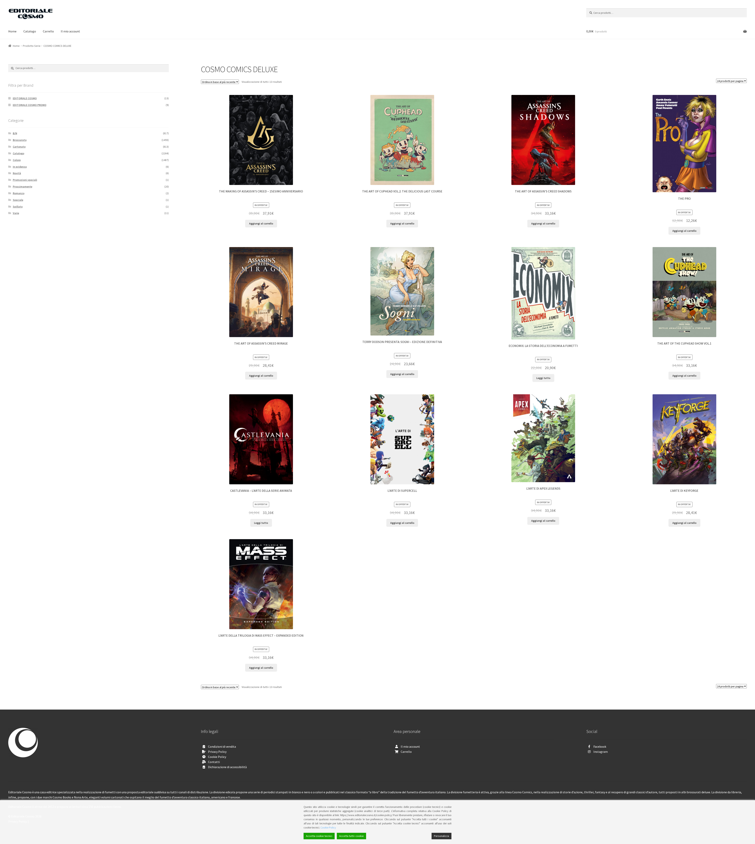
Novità (17, 173)
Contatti (214, 762)
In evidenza (20, 166)
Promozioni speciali (25, 180)
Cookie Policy (217, 757)
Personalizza (441, 836)
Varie (16, 213)
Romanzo (18, 193)
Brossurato (20, 140)
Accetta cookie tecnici (319, 836)
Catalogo (29, 31)
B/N (15, 133)
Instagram (600, 752)
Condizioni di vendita (222, 746)
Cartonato (19, 146)
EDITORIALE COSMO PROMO (29, 105)
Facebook (599, 746)
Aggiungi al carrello (261, 223)
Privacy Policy (217, 752)
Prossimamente (22, 186)
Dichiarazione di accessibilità (227, 767)
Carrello (48, 31)
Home (12, 31)
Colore (17, 160)
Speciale (18, 200)
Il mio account (70, 31)
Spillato (18, 206)
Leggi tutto (543, 378)
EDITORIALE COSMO (25, 98)
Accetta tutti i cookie (351, 836)
